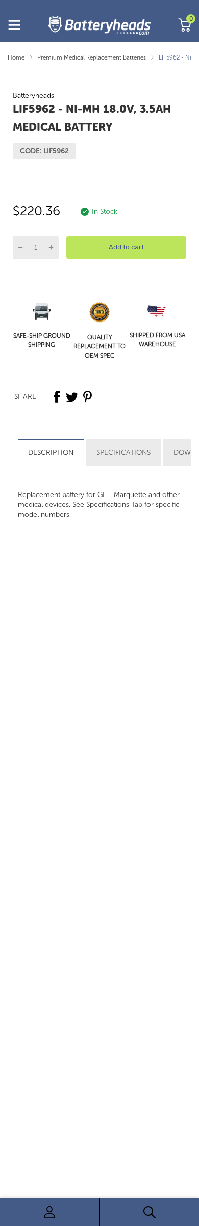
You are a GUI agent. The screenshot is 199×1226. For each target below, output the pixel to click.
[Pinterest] (87, 397)
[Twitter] (72, 397)
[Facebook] (57, 397)
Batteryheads (33, 95)
